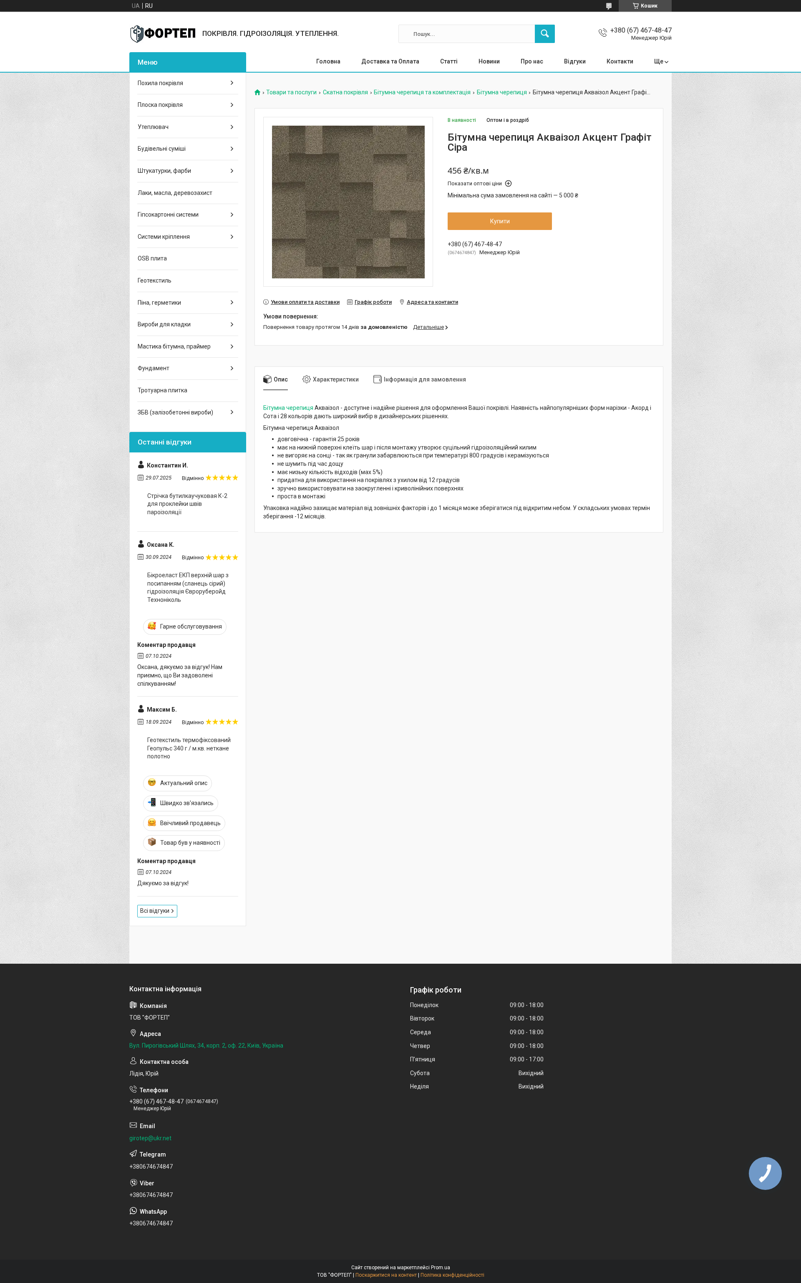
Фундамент (153, 368)
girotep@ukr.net (150, 1138)
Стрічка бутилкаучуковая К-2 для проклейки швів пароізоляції (187, 503)
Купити (500, 221)
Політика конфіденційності (452, 1275)
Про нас (532, 61)
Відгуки (575, 61)
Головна (328, 61)
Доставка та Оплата (390, 61)
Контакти (620, 61)
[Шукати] (545, 34)
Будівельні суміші (162, 148)
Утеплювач (153, 127)
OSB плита (152, 258)
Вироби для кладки (164, 324)
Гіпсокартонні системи (168, 214)
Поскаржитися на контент (386, 1275)
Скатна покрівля (345, 92)
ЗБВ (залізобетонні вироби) (175, 412)
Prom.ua (440, 1267)
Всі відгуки (154, 910)
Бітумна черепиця (502, 92)
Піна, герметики (159, 302)
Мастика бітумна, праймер (174, 346)
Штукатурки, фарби (164, 170)
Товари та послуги (291, 92)
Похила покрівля (160, 83)
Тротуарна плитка (162, 390)
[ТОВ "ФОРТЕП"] (162, 33)
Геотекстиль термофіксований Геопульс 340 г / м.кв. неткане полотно (189, 748)
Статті (449, 61)
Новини (489, 61)
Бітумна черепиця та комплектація (422, 92)
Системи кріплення (164, 236)
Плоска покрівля (160, 104)
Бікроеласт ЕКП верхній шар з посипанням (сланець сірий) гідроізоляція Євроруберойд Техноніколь (188, 587)
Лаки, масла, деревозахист (175, 192)
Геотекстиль (154, 280)
